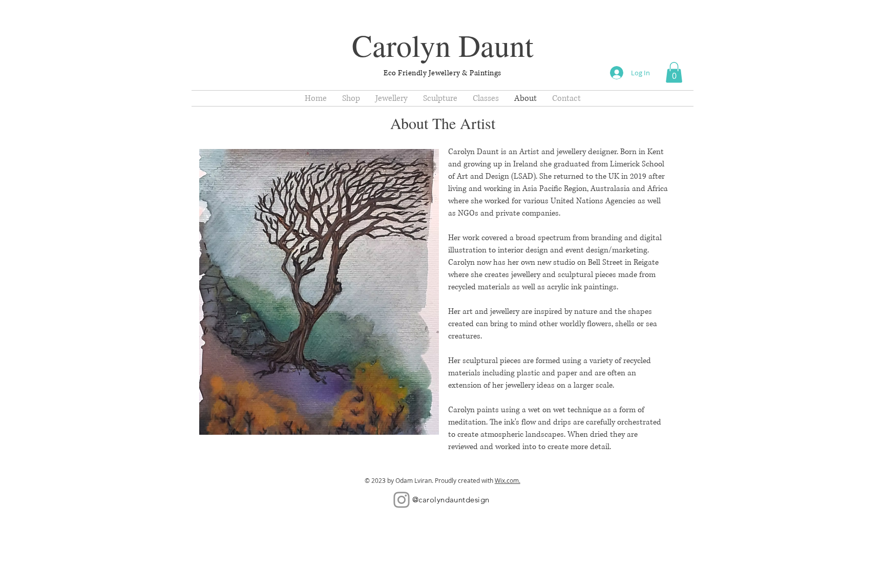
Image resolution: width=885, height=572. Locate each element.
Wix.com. (507, 480)
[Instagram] (401, 500)
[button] (674, 72)
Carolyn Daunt (443, 45)
